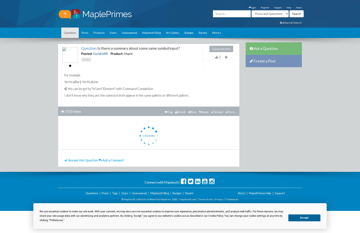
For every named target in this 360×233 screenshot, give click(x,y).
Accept (304, 217)
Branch (182, 112)
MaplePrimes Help (260, 193)
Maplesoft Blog (151, 32)
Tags (115, 193)
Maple (128, 53)
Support (278, 7)
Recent (203, 32)
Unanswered (129, 32)
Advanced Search (292, 22)
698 (105, 53)
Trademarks (232, 199)
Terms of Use (205, 199)
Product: (117, 53)
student (86, 59)
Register (265, 7)
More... (232, 112)
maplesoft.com (188, 199)
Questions (70, 32)
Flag (170, 112)
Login (253, 7)
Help (288, 7)
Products (99, 32)
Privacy (219, 199)
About (299, 7)
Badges (189, 32)
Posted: (86, 53)
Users (113, 32)
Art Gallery (172, 32)
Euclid (97, 53)
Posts (84, 32)
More (215, 32)
